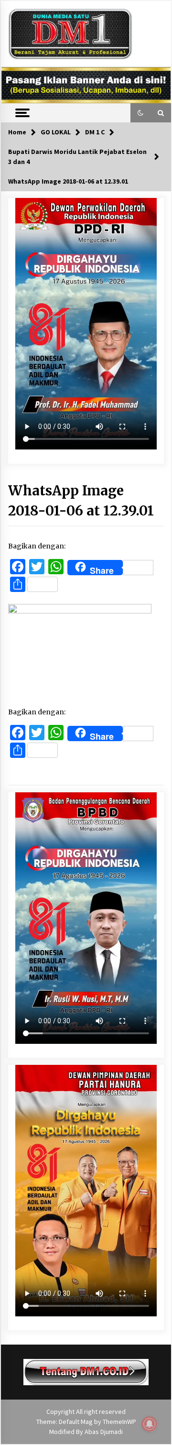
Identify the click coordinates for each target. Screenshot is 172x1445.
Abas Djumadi (104, 1431)
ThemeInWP (119, 1421)
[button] (140, 112)
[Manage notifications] (149, 1424)
